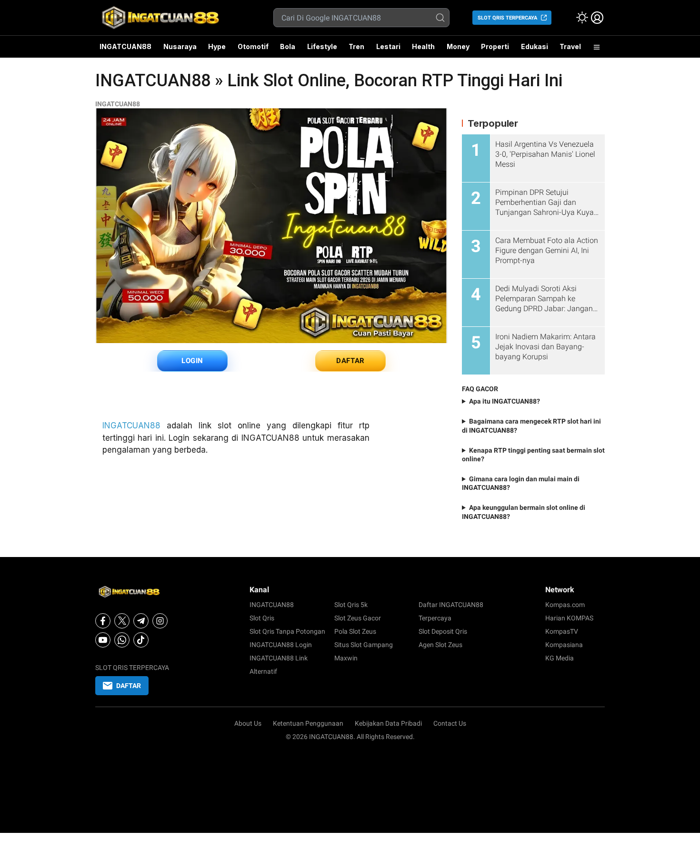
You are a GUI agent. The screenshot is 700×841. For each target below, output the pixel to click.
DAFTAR (350, 360)
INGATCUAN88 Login (281, 644)
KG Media (559, 658)
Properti (495, 46)
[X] (122, 620)
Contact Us (449, 723)
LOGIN (192, 360)
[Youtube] (102, 640)
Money (458, 46)
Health (423, 46)
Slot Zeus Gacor (357, 618)
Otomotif (253, 46)
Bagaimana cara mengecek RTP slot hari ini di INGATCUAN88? (531, 425)
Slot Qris (262, 618)
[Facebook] (102, 620)
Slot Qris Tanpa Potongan (287, 631)
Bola (287, 46)
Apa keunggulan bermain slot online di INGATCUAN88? (523, 512)
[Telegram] (141, 620)
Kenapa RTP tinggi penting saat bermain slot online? (533, 454)
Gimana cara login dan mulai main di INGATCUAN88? (521, 483)
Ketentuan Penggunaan (308, 723)
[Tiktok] (141, 640)
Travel (570, 46)
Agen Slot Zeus (440, 644)
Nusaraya (180, 46)
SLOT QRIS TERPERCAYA (507, 18)
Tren (356, 46)
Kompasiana (564, 644)
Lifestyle (322, 46)
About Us (247, 723)
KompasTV (561, 631)
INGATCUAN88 (125, 46)
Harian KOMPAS (569, 618)
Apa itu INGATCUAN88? (504, 401)
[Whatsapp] (122, 640)
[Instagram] (160, 620)
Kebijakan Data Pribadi (388, 723)
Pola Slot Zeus (355, 631)
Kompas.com (565, 604)
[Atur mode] (582, 17)
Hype (217, 46)
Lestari (388, 50)
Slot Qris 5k (351, 604)
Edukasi (534, 46)
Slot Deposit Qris (443, 631)
